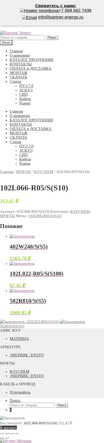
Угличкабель (20, 392)
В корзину (8, 428)
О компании (20, 55)
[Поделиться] (7, 433)
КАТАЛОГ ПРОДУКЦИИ (31, 60)
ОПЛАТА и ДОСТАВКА (31, 68)
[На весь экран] (12, 433)
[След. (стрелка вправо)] (7, 437)
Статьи (15, 81)
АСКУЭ (26, 90)
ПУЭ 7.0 (26, 86)
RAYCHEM (43, 172)
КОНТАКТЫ (21, 64)
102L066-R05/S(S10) (44, 216)
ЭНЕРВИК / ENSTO (27, 355)
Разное (24, 103)
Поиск (15, 400)
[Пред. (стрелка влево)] (2, 437)
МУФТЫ (23, 172)
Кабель (25, 99)
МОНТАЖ (18, 73)
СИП (23, 94)
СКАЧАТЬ (18, 77)
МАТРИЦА (19, 339)
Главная (16, 51)
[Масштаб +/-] (16, 433)
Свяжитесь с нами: (55, 5)
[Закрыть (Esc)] (2, 433)
